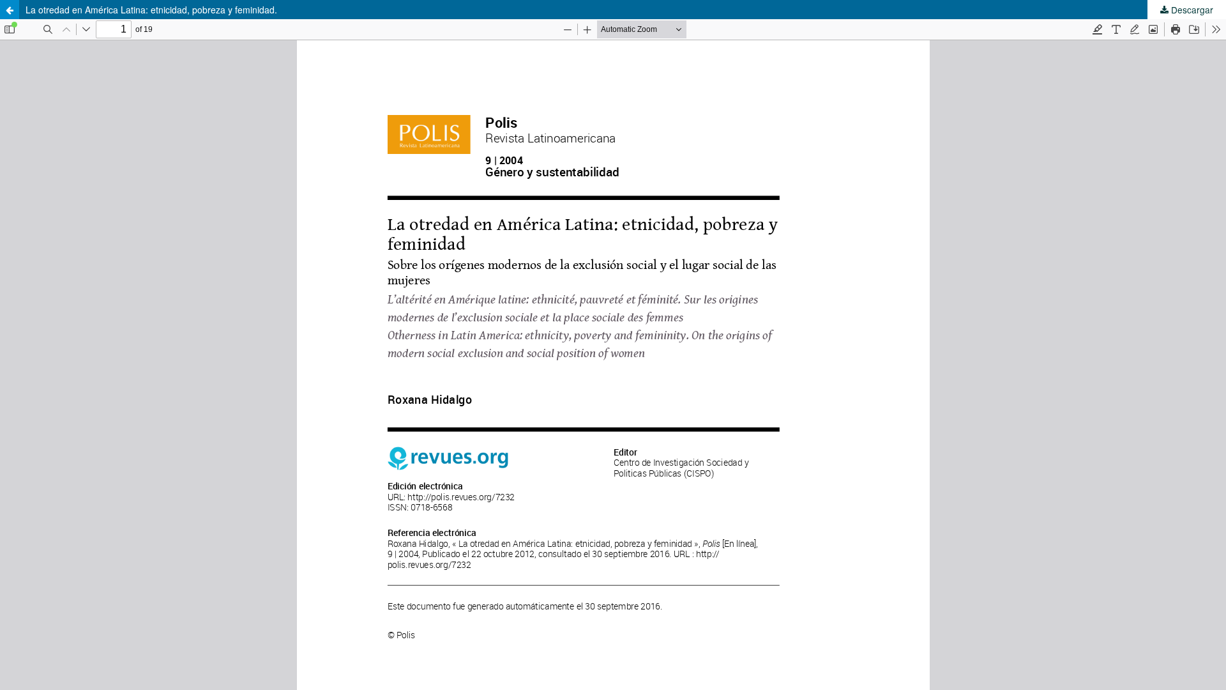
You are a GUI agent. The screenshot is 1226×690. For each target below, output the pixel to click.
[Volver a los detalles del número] (9, 9)
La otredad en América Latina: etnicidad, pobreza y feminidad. (151, 9)
